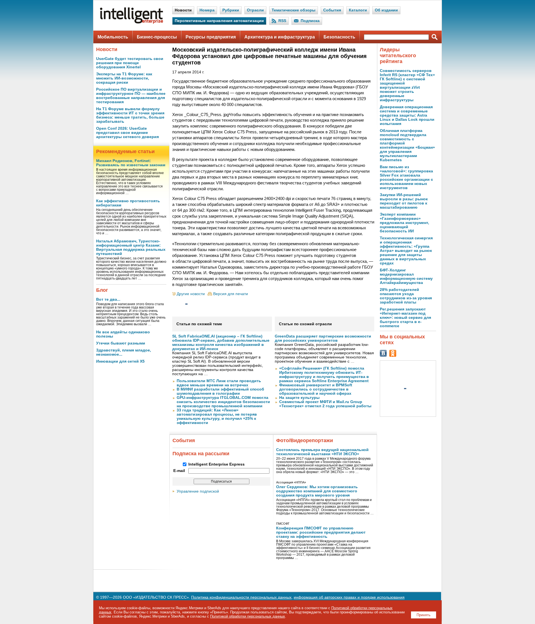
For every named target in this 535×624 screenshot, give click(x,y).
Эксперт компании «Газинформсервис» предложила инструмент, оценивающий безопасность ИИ (404, 222)
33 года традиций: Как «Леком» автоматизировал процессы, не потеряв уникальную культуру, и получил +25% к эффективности (217, 416)
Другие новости (191, 294)
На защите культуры (299, 398)
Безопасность (339, 37)
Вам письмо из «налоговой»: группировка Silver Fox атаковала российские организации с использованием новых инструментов (406, 177)
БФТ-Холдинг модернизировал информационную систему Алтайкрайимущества (406, 276)
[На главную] (131, 22)
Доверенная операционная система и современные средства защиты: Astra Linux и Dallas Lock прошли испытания (407, 115)
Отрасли (255, 10)
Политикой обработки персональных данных (247, 616)
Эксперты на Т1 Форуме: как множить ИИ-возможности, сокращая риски (124, 78)
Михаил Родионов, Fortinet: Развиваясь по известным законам (130, 163)
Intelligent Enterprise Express (216, 464)
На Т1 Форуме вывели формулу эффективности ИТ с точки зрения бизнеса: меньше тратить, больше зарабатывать (130, 115)
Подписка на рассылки (200, 453)
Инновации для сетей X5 (120, 361)
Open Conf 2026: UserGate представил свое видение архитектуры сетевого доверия (127, 132)
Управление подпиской (198, 491)
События (332, 10)
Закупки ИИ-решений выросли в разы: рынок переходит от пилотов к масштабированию (404, 201)
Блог (102, 290)
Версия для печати (230, 294)
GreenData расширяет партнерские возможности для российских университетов (323, 338)
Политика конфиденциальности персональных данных (241, 597)
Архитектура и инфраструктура (279, 37)
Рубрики (230, 10)
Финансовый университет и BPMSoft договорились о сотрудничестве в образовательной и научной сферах (315, 389)
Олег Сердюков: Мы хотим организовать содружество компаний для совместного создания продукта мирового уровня (317, 491)
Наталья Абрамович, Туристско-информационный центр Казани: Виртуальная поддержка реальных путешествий (131, 247)
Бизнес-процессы (157, 37)
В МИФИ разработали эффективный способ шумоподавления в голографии (220, 391)
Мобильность (113, 37)
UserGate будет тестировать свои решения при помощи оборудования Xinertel (129, 63)
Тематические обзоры (293, 10)
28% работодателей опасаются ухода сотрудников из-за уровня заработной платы (406, 296)
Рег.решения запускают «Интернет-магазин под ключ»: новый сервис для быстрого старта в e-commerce (405, 317)
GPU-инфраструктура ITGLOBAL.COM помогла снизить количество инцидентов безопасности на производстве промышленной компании (223, 402)
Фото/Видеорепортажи (304, 440)
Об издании (386, 10)
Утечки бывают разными (120, 343)
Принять (424, 615)
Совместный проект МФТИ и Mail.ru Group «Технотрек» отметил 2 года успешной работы (325, 404)
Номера (207, 10)
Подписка (310, 21)
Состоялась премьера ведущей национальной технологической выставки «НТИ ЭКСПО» (322, 452)
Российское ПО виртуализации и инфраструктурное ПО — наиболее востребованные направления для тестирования (131, 95)
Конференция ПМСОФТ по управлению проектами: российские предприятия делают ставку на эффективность (321, 532)
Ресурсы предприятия (211, 37)
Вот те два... (108, 299)
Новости (183, 10)
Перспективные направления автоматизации (219, 21)
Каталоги (358, 10)
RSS (282, 21)
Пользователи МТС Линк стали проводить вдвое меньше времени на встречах (219, 383)
